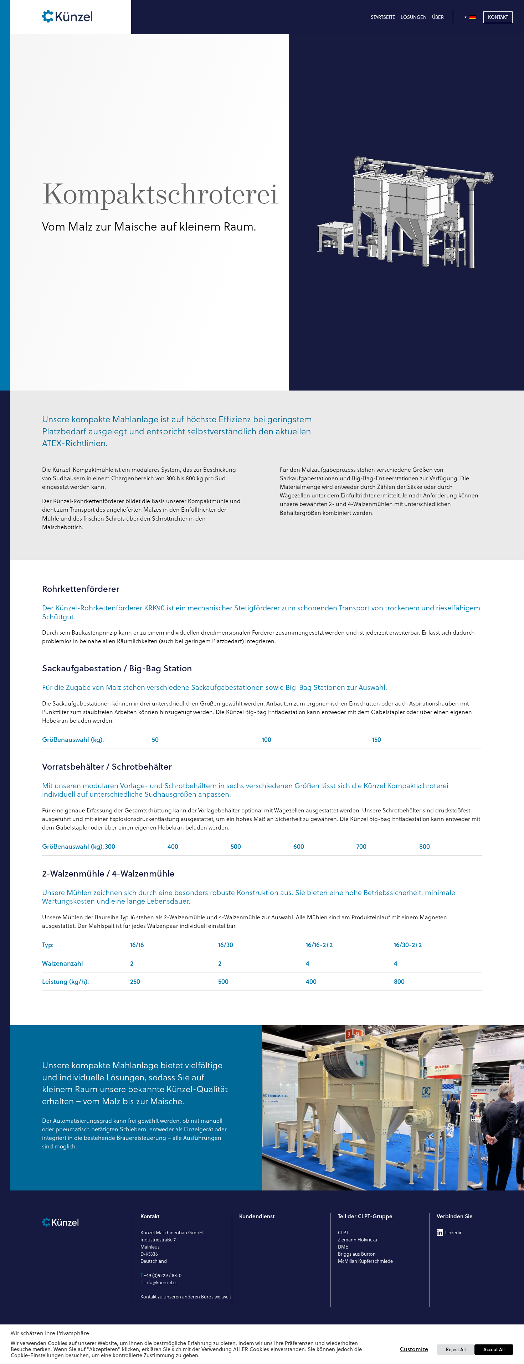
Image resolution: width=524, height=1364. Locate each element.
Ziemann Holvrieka (357, 1239)
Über (438, 17)
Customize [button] (414, 1349)
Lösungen (414, 17)
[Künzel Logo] (83, 16)
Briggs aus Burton (357, 1254)
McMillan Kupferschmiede (365, 1261)
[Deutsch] (471, 17)
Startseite (383, 17)
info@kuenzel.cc (161, 1282)
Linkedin (454, 1232)
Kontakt (498, 17)
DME (343, 1247)
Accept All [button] (493, 1349)
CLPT (343, 1232)
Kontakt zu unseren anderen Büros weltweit (185, 1296)
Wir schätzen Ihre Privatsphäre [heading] (50, 1333)
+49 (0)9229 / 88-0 (162, 1275)
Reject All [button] (456, 1349)
